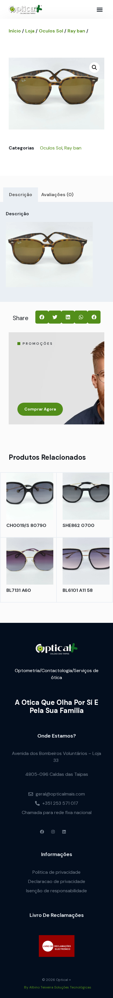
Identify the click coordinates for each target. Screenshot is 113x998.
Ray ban (76, 31)
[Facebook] (42, 832)
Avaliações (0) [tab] (57, 194)
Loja (29, 31)
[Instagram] (53, 832)
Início (15, 31)
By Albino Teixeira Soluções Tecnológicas (57, 987)
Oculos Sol (51, 31)
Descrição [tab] (20, 194)
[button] (99, 9)
